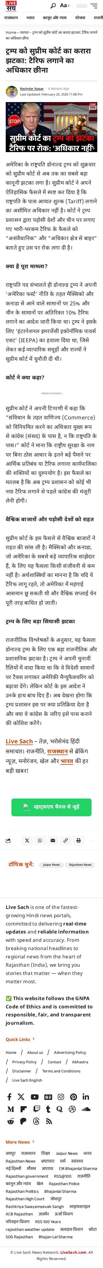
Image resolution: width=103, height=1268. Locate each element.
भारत (66, 761)
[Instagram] (61, 1097)
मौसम (31, 1169)
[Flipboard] (24, 1109)
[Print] (78, 840)
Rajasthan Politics (22, 1192)
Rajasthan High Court (25, 1200)
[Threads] (36, 1121)
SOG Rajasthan (19, 1238)
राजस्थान (57, 752)
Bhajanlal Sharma (60, 1192)
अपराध (47, 1169)
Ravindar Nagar (32, 89)
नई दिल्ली (13, 1169)
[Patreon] (23, 1121)
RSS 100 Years (48, 1222)
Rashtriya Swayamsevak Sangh (35, 1207)
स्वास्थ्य (77, 1162)
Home (11, 32)
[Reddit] (11, 1121)
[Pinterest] (73, 1097)
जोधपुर (56, 1200)
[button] (53, 6)
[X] (21, 1097)
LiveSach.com (73, 1252)
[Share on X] (27, 840)
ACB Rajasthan (19, 1215)
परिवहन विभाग (17, 1222)
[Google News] (48, 1097)
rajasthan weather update (30, 1230)
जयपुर (10, 1154)
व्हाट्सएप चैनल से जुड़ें (56, 807)
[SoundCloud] (86, 1109)
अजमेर (44, 1215)
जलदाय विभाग (71, 1230)
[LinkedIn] (85, 1097)
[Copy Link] (66, 840)
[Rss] (49, 1121)
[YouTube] (34, 1097)
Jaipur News (51, 865)
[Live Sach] (11, 6)
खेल (40, 1184)
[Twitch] (37, 1109)
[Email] (53, 840)
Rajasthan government (27, 1177)
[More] (91, 840)
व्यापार (24, 32)
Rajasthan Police (64, 1184)
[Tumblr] (48, 1109)
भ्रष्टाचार (47, 1162)
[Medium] (11, 1109)
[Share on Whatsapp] (40, 840)
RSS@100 (63, 1177)
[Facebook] (9, 1097)
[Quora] (59, 1109)
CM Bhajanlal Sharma (78, 1169)
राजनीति (83, 1177)
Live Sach (19, 742)
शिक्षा (45, 1154)
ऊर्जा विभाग (64, 1215)
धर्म (63, 1162)
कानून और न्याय (18, 1184)
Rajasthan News (80, 865)
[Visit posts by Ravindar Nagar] (12, 92)
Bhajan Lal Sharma (56, 1238)
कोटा (93, 1230)
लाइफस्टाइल (80, 1207)
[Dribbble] (72, 1109)
